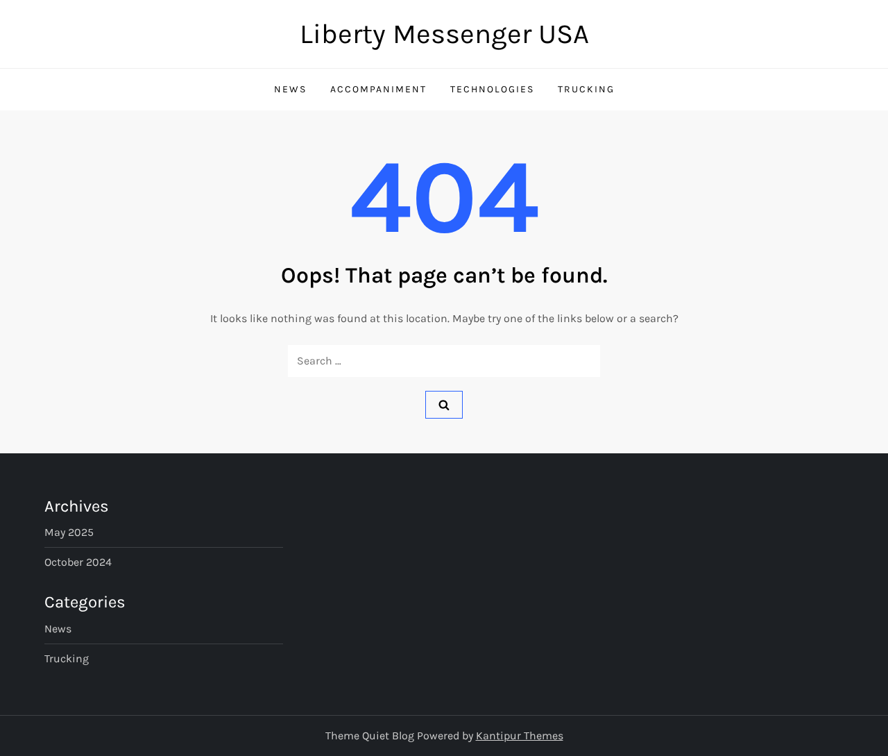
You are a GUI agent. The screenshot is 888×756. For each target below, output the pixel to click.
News (290, 89)
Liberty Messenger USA (444, 33)
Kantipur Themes (519, 735)
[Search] (444, 405)
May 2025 (69, 532)
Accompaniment (378, 89)
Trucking (586, 89)
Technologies (492, 89)
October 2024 (78, 562)
